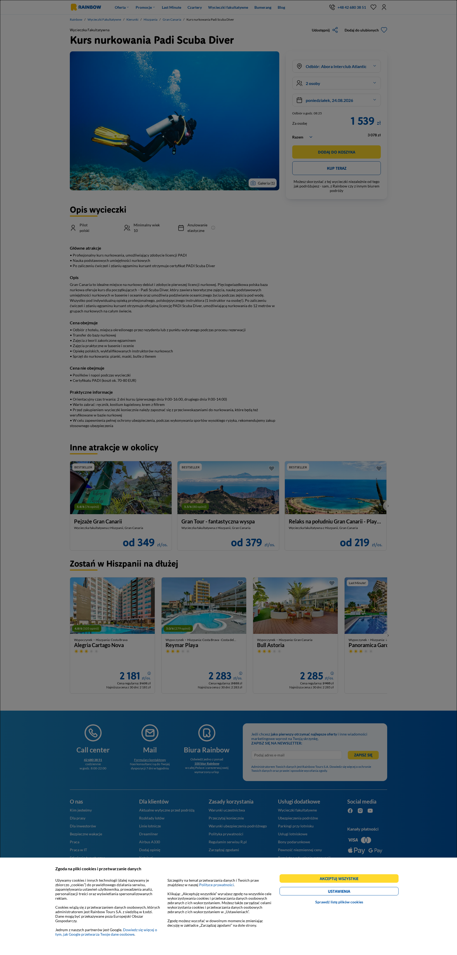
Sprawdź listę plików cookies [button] (339, 902)
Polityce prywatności (216, 884)
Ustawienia (348, 892)
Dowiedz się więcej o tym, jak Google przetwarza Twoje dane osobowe (106, 931)
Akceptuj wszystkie (341, 879)
